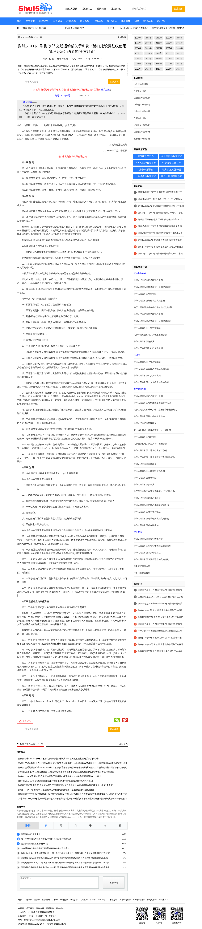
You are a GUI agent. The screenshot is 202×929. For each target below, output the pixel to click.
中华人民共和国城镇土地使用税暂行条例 (152, 403)
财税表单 (148, 21)
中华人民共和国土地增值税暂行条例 (150, 450)
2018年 (138, 64)
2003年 (179, 43)
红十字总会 (112, 899)
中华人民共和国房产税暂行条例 (148, 396)
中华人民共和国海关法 (144, 341)
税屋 (20, 37)
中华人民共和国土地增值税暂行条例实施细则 (154, 457)
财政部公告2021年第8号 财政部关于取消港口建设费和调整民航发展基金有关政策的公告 (72, 113)
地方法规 (44, 21)
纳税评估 (112, 21)
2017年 (179, 58)
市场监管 (64, 899)
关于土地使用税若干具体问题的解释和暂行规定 (155, 410)
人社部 (55, 899)
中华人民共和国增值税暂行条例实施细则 (152, 287)
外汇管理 (101, 899)
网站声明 (40, 908)
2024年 (148, 69)
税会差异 (125, 21)
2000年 (148, 43)
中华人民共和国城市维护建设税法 (149, 416)
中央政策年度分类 (171, 163)
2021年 (169, 64)
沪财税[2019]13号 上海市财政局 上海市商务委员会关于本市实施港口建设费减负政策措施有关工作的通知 (66, 772)
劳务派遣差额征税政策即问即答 (34, 844)
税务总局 (46, 899)
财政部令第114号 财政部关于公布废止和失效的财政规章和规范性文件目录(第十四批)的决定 (74, 106)
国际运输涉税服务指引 (30, 834)
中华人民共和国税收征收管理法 (148, 539)
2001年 (159, 43)
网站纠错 (60, 908)
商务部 (37, 899)
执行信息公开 (125, 899)
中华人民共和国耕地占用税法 (147, 498)
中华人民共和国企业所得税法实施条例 (151, 369)
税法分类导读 (146, 169)
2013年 (138, 58)
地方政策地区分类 (171, 169)
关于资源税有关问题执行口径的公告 (150, 444)
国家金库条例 (63, 617)
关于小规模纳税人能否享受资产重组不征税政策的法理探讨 (46, 839)
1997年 (169, 38)
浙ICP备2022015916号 (56, 924)
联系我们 (50, 908)
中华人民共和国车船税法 (145, 464)
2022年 (179, 64)
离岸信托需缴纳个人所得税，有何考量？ (169, 28)
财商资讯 (161, 21)
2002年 (169, 43)
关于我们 (30, 908)
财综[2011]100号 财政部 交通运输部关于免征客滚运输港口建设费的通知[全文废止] (56, 790)
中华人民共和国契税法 (144, 484)
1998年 (179, 38)
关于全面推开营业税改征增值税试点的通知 (153, 307)
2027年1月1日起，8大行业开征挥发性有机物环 (128, 28)
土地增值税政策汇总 (145, 176)
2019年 (148, 64)
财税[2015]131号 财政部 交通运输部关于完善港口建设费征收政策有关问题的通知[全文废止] (60, 776)
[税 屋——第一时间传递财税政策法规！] (35, 13)
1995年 (148, 38)
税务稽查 (98, 21)
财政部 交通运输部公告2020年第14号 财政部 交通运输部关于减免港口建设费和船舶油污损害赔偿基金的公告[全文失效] (72, 767)
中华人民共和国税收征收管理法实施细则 (152, 546)
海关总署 (74, 899)
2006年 (159, 48)
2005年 (148, 48)
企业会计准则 (140, 91)
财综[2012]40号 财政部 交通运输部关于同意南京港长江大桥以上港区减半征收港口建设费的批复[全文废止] (66, 785)
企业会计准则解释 (142, 105)
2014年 (148, 58)
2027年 (179, 69)
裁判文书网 (152, 899)
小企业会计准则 (141, 84)
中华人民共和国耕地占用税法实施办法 (151, 505)
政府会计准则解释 (142, 132)
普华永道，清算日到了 (74, 28)
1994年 (138, 38)
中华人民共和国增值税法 (145, 294)
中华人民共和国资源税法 (145, 437)
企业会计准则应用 (142, 98)
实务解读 (57, 21)
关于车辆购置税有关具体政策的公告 (150, 335)
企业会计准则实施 (142, 111)
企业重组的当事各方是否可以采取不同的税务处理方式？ (45, 848)
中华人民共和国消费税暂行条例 (148, 314)
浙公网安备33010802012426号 (31, 924)
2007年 (169, 48)
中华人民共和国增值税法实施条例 (149, 301)
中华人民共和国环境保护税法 (147, 512)
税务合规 (84, 21)
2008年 (179, 48)
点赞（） (27, 721)
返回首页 (122, 37)
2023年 (138, 69)
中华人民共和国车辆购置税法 (147, 328)
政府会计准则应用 (142, 125)
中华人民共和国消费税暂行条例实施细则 (152, 321)
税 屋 (51, 59)
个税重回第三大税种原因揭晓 (33, 28)
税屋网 (21, 908)
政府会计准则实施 (142, 139)
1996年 (159, 38)
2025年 (159, 69)
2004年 (138, 48)
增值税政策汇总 (145, 156)
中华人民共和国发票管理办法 (147, 553)
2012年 (179, 53)
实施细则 (83, 617)
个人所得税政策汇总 (145, 163)
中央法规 (30, 21)
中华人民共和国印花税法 (145, 423)
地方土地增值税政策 (171, 176)
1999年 (138, 43)
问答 (136, 21)
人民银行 (84, 899)
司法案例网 (163, 899)
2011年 (38, 37)
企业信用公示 (139, 899)
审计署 (93, 899)
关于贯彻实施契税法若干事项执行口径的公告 (154, 491)
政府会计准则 (140, 118)
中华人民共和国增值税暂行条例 (148, 280)
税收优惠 (71, 21)
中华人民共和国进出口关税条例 (148, 348)
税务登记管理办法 (142, 566)
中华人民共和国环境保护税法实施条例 (151, 519)
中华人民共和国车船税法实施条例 (149, 471)
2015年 (159, 58)
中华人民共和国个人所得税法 (147, 375)
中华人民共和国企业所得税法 (147, 362)
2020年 (159, 64)
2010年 (159, 53)
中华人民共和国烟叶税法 (145, 478)
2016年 (169, 58)
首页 (19, 21)
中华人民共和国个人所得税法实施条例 (151, 382)
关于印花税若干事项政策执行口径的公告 (152, 430)
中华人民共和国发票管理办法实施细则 (151, 559)
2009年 (138, 53)
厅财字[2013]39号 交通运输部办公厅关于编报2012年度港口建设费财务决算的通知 (55, 781)
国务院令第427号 (77, 643)
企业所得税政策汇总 (171, 156)
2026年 (169, 69)
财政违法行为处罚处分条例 (52, 643)
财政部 (29, 899)
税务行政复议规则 (142, 573)
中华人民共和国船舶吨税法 (146, 525)
